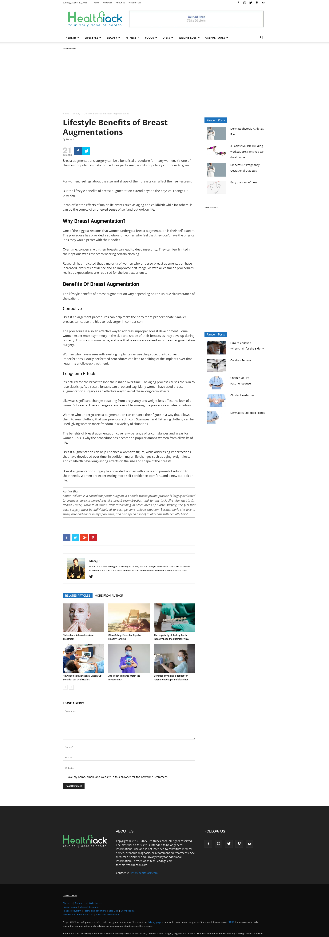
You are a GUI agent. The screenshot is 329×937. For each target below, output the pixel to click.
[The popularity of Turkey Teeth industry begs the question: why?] (174, 617)
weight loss (188, 37)
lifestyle (91, 37)
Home (96, 2)
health (70, 37)
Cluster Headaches (242, 395)
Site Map (113, 910)
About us (120, 2)
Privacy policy (70, 906)
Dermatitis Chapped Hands (247, 413)
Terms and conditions (95, 910)
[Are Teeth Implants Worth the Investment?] (129, 658)
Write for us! (135, 2)
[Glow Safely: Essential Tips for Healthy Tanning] (129, 617)
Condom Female (240, 360)
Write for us (95, 903)
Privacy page (154, 922)
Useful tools (215, 37)
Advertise (107, 2)
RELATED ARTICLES (77, 595)
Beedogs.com (164, 861)
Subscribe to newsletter (108, 914)
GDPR (231, 922)
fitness (131, 37)
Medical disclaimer (90, 906)
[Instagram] (244, 2)
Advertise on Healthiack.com (78, 914)
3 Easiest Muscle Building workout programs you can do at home (247, 151)
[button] (261, 38)
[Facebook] (238, 2)
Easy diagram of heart (244, 182)
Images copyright (72, 910)
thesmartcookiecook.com (131, 865)
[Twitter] (251, 2)
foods (149, 37)
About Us (68, 903)
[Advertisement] (164, 77)
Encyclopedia (128, 910)
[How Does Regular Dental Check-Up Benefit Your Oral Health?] (83, 658)
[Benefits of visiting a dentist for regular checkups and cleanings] (174, 658)
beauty (112, 37)
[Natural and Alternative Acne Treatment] (83, 617)
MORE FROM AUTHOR (109, 595)
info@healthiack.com (144, 873)
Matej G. (70, 139)
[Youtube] (263, 2)
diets (166, 37)
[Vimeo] (257, 2)
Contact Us (81, 903)
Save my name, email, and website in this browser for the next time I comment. (117, 777)
